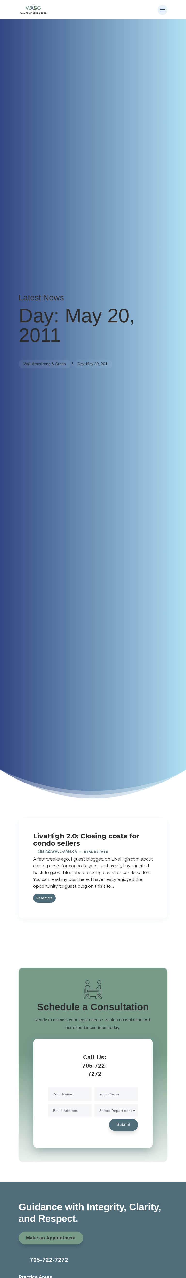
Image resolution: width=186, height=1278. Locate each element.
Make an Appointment (51, 1237)
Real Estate (96, 852)
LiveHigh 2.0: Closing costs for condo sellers (86, 839)
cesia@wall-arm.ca (57, 851)
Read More (44, 898)
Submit (123, 1124)
